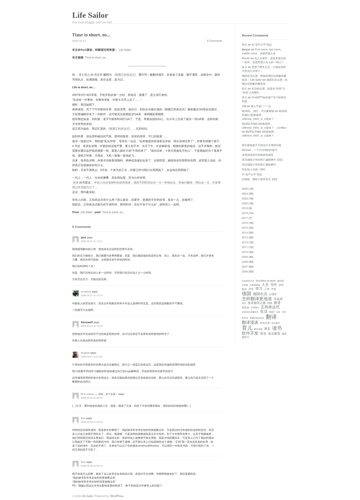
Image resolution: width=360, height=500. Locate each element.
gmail (280, 280)
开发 (273, 289)
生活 (264, 311)
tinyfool (85, 352)
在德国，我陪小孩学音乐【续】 (260, 179)
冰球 (281, 285)
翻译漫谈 (250, 322)
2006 (245, 271)
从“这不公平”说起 (262, 44)
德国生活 (260, 294)
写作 (274, 284)
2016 (245, 223)
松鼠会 (245, 307)
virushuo (86, 291)
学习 (258, 288)
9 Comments (214, 41)
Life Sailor (90, 15)
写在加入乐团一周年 (254, 169)
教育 (277, 302)
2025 (245, 188)
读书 (277, 328)
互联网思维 (255, 285)
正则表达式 (270, 306)
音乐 (263, 333)
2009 (245, 257)
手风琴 (278, 299)
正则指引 (255, 307)
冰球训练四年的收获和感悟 (257, 155)
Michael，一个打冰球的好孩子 (259, 150)
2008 (245, 261)
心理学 (273, 294)
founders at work (266, 280)
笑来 (76, 182)
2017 (245, 218)
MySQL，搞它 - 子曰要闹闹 (258, 111)
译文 (267, 328)
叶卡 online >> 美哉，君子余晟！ (99, 394)
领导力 (245, 337)
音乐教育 (274, 333)
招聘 (269, 303)
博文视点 (84, 74)
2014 (245, 232)
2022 (245, 198)
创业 (244, 289)
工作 (266, 288)
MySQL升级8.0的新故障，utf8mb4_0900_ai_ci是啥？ (259, 133)
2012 (245, 242)
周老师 (98, 74)
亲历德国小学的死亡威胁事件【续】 (263, 159)
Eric (83, 418)
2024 (245, 193)
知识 (271, 311)
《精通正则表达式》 (125, 74)
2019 (245, 208)
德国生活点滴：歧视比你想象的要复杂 (264, 81)
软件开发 (250, 333)
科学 (284, 312)
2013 (245, 237)
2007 (245, 266)
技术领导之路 (257, 302)
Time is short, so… (96, 57)
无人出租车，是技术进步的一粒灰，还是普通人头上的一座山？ (264, 60)
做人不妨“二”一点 (261, 106)
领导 (284, 333)
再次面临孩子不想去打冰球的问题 (261, 145)
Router (246, 58)
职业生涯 (265, 323)
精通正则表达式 (257, 318)
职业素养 (276, 323)
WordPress (116, 496)
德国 (246, 293)
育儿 (247, 328)
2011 (245, 247)
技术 (244, 303)
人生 (265, 284)
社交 (278, 312)
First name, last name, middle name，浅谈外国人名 (261, 51)
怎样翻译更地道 (257, 298)
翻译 (271, 316)
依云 (244, 44)
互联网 (245, 285)
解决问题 (258, 329)
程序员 (245, 318)
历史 (251, 288)
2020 (245, 203)
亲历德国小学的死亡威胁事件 (259, 164)
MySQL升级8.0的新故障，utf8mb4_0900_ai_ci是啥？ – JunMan (264, 125)
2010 (245, 252)
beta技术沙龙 (248, 281)
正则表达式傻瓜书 (250, 312)
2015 (245, 227)
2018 (245, 213)
